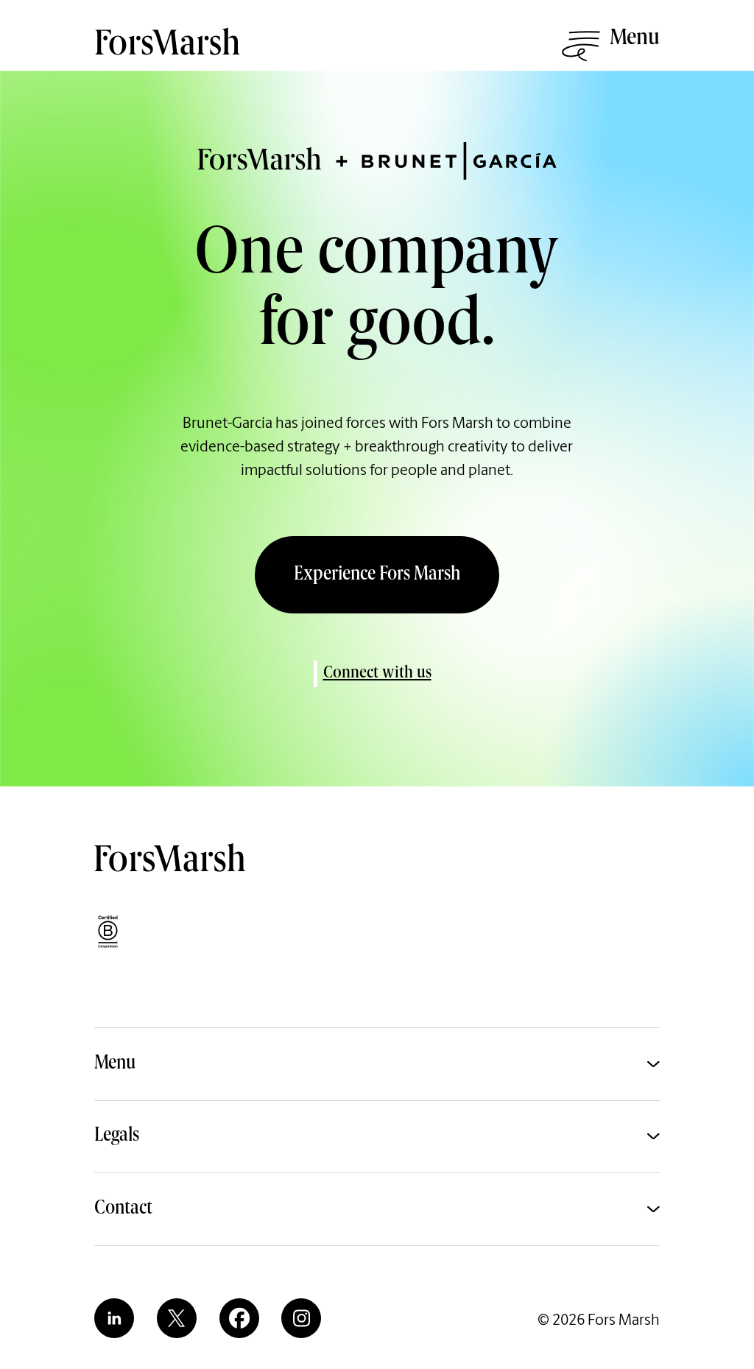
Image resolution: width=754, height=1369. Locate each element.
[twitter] (177, 1318)
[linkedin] (114, 1318)
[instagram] (301, 1318)
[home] (169, 52)
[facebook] (239, 1318)
